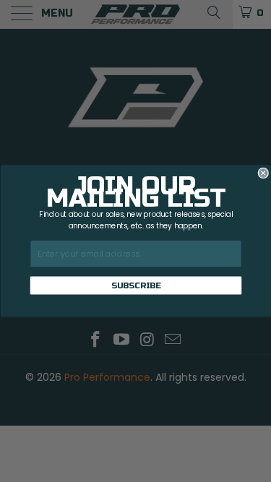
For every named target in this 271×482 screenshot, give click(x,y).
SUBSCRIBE (135, 285)
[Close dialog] (263, 173)
